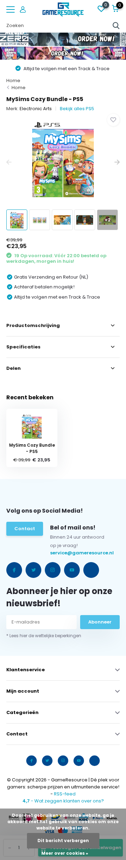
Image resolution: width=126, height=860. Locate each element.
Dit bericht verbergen (63, 841)
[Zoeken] (116, 25)
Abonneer (100, 622)
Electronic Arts (36, 108)
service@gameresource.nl (64, 552)
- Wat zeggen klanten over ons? (63, 801)
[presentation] (9, 162)
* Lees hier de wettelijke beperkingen (43, 636)
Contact (24, 528)
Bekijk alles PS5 (77, 108)
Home (13, 80)
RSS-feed (65, 794)
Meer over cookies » (64, 853)
